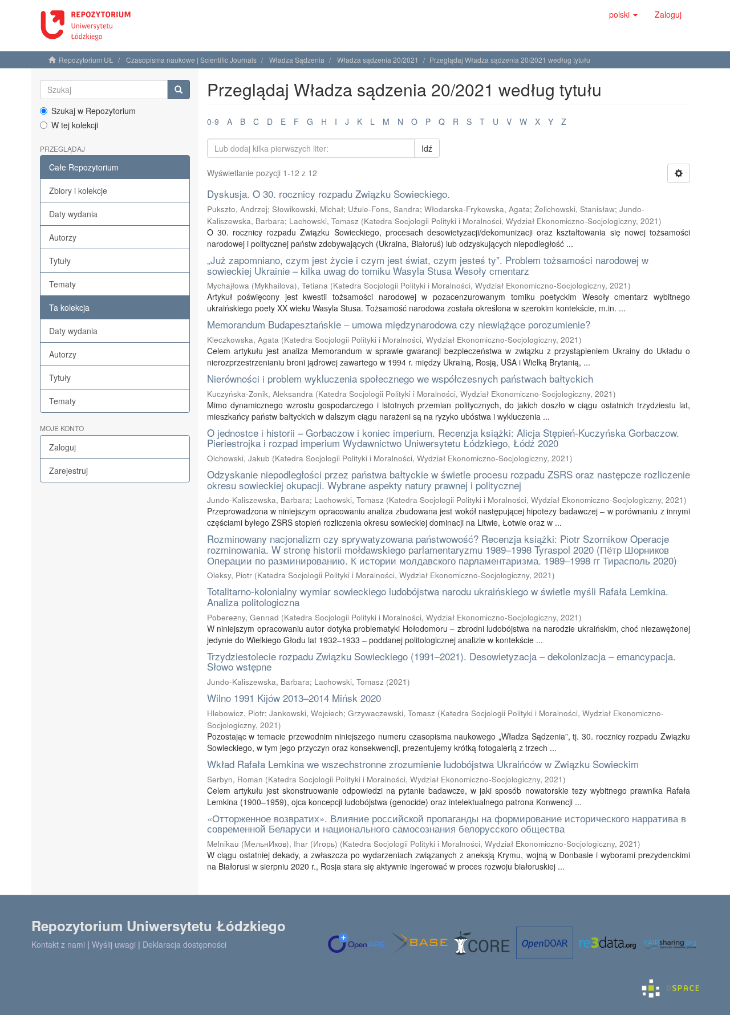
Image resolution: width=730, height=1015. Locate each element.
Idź (426, 148)
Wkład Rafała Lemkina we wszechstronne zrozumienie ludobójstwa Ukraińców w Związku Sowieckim (423, 764)
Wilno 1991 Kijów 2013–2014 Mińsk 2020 (294, 698)
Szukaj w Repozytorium (93, 110)
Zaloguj (62, 447)
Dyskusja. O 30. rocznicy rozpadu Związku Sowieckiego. (328, 193)
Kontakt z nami (58, 944)
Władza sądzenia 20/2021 (378, 59)
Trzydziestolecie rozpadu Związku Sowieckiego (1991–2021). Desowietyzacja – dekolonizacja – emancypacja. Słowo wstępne (441, 661)
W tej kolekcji (74, 125)
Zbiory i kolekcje (78, 190)
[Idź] (178, 89)
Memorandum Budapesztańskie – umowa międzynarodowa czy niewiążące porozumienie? (398, 324)
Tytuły (60, 260)
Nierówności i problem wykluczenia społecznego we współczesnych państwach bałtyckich (400, 378)
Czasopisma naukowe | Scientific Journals (191, 59)
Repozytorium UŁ (86, 59)
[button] (623, 14)
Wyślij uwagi (114, 944)
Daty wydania (73, 214)
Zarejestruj (68, 470)
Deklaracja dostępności (184, 944)
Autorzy (62, 237)
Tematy (62, 284)
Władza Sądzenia (297, 59)
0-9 (213, 121)
